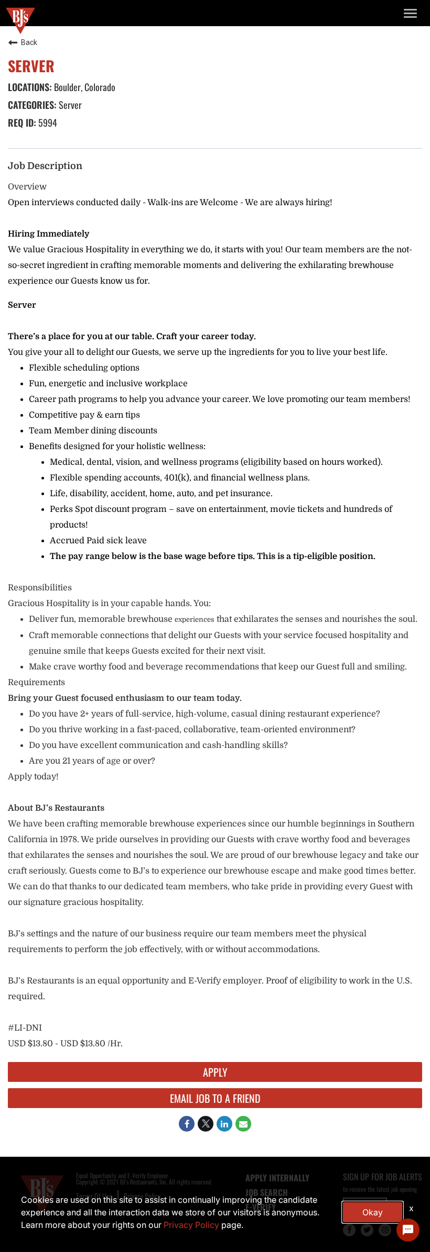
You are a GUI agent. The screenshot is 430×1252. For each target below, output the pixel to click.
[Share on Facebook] (186, 1123)
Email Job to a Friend (215, 1098)
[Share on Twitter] (205, 1123)
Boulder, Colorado (83, 87)
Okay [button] (372, 1212)
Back (29, 42)
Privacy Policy (191, 1225)
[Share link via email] (243, 1123)
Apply (215, 1072)
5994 (46, 122)
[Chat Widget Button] (408, 1230)
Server (69, 104)
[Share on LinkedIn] (224, 1123)
